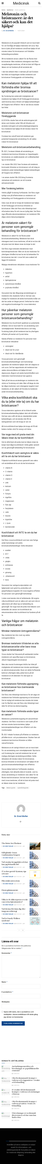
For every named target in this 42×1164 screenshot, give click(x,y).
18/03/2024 (18, 846)
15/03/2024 (18, 876)
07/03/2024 (18, 904)
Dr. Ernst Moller (8, 30)
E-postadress (7, 992)
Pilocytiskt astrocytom (11, 881)
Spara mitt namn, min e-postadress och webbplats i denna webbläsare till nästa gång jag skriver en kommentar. (21, 1014)
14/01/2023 (21, 30)
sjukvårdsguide (23, 788)
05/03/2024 (18, 923)
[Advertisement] (21, 36)
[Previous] (19, 930)
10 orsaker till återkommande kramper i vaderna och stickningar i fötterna (26, 1092)
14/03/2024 (18, 893)
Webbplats (6, 1002)
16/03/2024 (18, 857)
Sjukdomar (10, 10)
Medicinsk (21, 3)
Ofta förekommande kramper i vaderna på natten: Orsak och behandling (24, 1104)
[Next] (23, 930)
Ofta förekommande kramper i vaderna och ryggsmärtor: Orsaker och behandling (26, 1080)
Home (3, 10)
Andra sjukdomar (20, 10)
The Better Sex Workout (11, 843)
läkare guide (11, 788)
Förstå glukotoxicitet (10, 890)
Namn (5, 982)
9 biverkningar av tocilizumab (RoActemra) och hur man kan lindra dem (24, 1115)
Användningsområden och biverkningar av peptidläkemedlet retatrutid (25, 1068)
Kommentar (7, 953)
